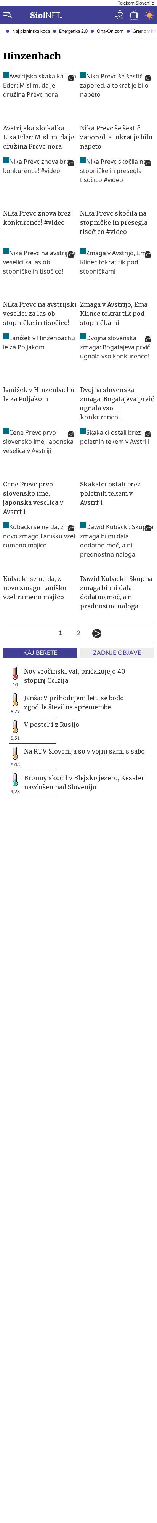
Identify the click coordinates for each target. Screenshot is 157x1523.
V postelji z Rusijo (51, 724)
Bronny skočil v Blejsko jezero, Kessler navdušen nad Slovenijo (84, 782)
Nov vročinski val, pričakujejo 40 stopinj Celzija (74, 675)
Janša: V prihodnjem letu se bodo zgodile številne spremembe (74, 702)
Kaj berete (40, 653)
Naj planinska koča (31, 31)
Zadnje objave (117, 653)
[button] (6, 15)
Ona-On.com (110, 31)
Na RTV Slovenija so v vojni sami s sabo (84, 751)
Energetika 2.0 (73, 31)
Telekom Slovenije (136, 3)
